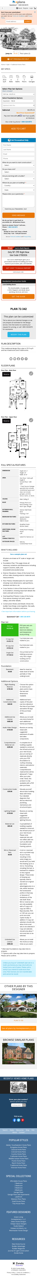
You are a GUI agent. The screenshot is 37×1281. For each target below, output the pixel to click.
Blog (27, 1130)
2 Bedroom (18, 1186)
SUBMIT (28, 21)
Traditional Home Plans (18, 64)
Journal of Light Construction (18, 1251)
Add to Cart (18, 128)
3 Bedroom (18, 1188)
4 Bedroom (18, 1190)
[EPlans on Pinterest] (23, 1120)
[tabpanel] (18, 38)
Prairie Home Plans (18, 1161)
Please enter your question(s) (13, 194)
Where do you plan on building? (14, 183)
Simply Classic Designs (18, 1224)
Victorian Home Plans (18, 1168)
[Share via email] (11, 358)
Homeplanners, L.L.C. (18, 1219)
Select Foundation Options (12, 98)
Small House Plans (18, 1201)
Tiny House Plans (18, 1203)
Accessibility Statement (18, 1274)
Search (5, 1130)
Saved (20, 8)
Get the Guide (18, 296)
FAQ (32, 1130)
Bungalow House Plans (18, 1147)
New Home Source (18, 1244)
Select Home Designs (18, 1221)
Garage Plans (18, 1192)
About (14, 1132)
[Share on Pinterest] (26, 358)
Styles (12, 1130)
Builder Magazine (18, 1248)
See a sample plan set (18, 554)
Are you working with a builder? (13, 176)
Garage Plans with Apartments (18, 1195)
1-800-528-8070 (23, 5)
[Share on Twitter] (22, 358)
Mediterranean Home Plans (18, 1159)
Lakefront (18, 1197)
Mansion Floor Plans (18, 1199)
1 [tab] (14, 52)
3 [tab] (20, 52)
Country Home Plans (18, 1154)
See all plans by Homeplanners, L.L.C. (18, 1028)
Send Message (18, 215)
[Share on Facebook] (18, 358)
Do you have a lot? (8, 169)
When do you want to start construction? (16, 162)
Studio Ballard (19, 1226)
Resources (20, 1130)
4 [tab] (23, 52)
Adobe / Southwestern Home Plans (18, 1145)
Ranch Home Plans (18, 1163)
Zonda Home (18, 1253)
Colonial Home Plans (18, 1152)
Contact (22, 1132)
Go (24, 1105)
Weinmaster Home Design (18, 1230)
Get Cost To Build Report (18, 268)
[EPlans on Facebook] (14, 1120)
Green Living (18, 1217)
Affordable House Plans (18, 1181)
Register (25, 8)
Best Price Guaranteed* (26, 113)
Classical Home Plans (18, 1150)
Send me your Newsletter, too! (16, 209)
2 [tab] (17, 52)
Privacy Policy (27, 236)
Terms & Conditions (19, 16)
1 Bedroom (18, 1183)
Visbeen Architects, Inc (18, 1228)
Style (7, 64)
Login (31, 8)
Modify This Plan (18, 334)
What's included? (7, 91)
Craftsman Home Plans (18, 1156)
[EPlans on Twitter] (19, 1120)
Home (3, 64)
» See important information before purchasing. (18, 611)
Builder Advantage (18, 1246)
